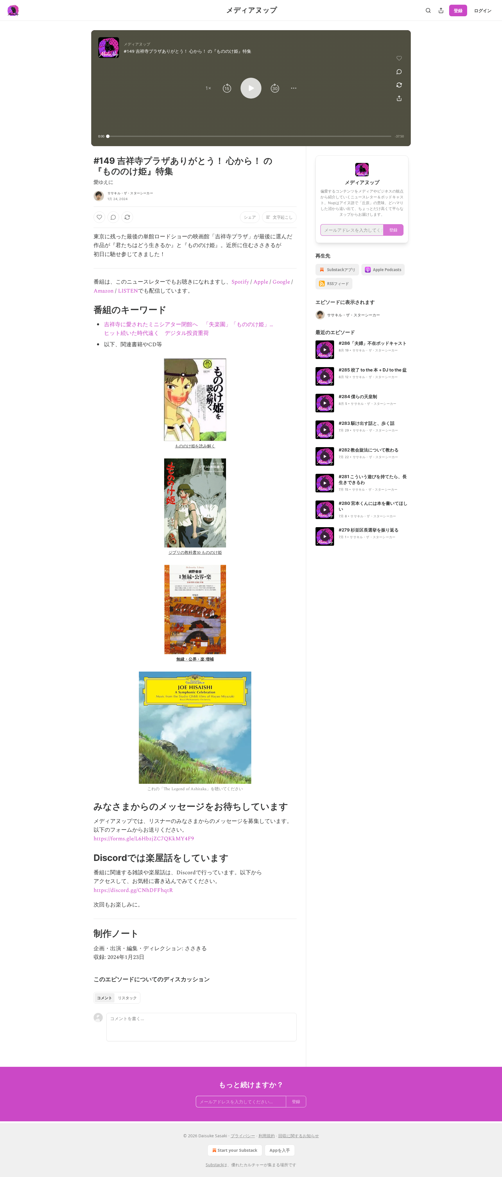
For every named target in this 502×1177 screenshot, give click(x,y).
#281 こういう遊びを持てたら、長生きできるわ (373, 479)
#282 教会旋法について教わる (369, 450)
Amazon (104, 291)
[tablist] (117, 998)
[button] (208, 88)
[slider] (249, 136)
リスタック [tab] (127, 997)
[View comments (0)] (399, 71)
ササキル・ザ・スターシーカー (130, 193)
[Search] (428, 10)
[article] (362, 349)
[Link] (85, 309)
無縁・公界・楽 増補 (195, 659)
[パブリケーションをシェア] (441, 10)
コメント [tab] (104, 997)
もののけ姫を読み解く (195, 446)
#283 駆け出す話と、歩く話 (367, 423)
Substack (214, 1164)
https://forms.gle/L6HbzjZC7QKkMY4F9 (144, 839)
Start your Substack (237, 1150)
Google (281, 282)
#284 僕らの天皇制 (358, 396)
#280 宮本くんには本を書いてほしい (373, 506)
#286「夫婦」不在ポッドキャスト (373, 343)
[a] (324, 349)
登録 (458, 10)
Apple (260, 282)
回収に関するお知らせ (298, 1135)
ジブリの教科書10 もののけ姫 (195, 552)
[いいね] (99, 217)
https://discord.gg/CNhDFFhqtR (133, 890)
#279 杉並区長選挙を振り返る (369, 530)
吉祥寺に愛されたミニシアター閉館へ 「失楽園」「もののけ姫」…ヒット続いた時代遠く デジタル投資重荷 (188, 329)
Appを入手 (280, 1150)
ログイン (483, 10)
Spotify (240, 282)
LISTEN (128, 291)
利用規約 (267, 1135)
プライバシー (243, 1135)
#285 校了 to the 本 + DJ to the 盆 (373, 370)
